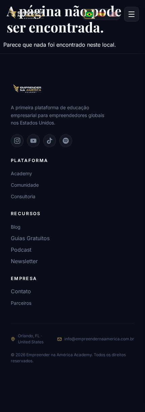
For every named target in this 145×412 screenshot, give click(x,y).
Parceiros (21, 303)
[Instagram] (17, 140)
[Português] (89, 14)
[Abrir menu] (131, 14)
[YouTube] (33, 140)
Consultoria (23, 196)
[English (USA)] (113, 14)
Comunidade (25, 185)
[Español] (101, 14)
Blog (16, 227)
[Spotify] (65, 140)
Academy (21, 173)
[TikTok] (49, 140)
